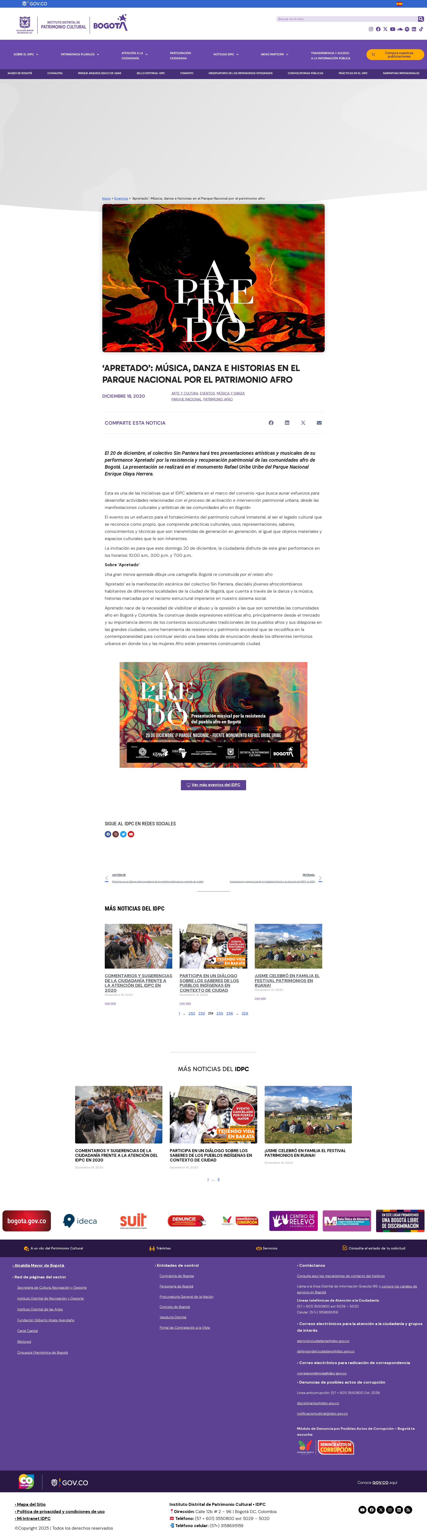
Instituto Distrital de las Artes (40, 1309)
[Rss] (408, 1510)
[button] (271, 422)
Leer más (110, 1003)
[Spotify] (407, 29)
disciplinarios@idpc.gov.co (318, 1403)
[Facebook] (378, 29)
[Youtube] (392, 29)
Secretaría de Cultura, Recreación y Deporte (52, 1287)
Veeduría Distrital (173, 1317)
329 (245, 1013)
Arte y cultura (184, 393)
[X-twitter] (385, 29)
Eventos (121, 198)
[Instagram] (371, 29)
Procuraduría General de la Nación (187, 1296)
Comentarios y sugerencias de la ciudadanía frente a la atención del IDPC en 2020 (138, 983)
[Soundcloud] (399, 29)
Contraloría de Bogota (177, 1276)
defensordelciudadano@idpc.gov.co (325, 1351)
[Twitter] (123, 834)
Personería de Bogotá (176, 1286)
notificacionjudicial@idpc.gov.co (322, 1413)
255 (219, 1013)
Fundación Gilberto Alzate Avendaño (45, 1320)
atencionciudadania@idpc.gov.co (323, 1341)
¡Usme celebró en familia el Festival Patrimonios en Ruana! (287, 981)
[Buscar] (421, 19)
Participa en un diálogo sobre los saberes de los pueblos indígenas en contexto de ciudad (209, 983)
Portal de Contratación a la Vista (185, 1327)
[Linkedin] (414, 29)
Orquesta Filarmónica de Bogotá (42, 1352)
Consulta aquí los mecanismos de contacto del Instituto (341, 1276)
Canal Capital (27, 1330)
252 (192, 1013)
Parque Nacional (186, 399)
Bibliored (24, 1341)
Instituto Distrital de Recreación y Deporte (50, 1298)
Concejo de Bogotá (175, 1307)
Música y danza (231, 393)
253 (201, 1013)
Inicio (106, 198)
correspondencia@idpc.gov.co (322, 1373)
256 (229, 1013)
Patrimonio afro (218, 399)
